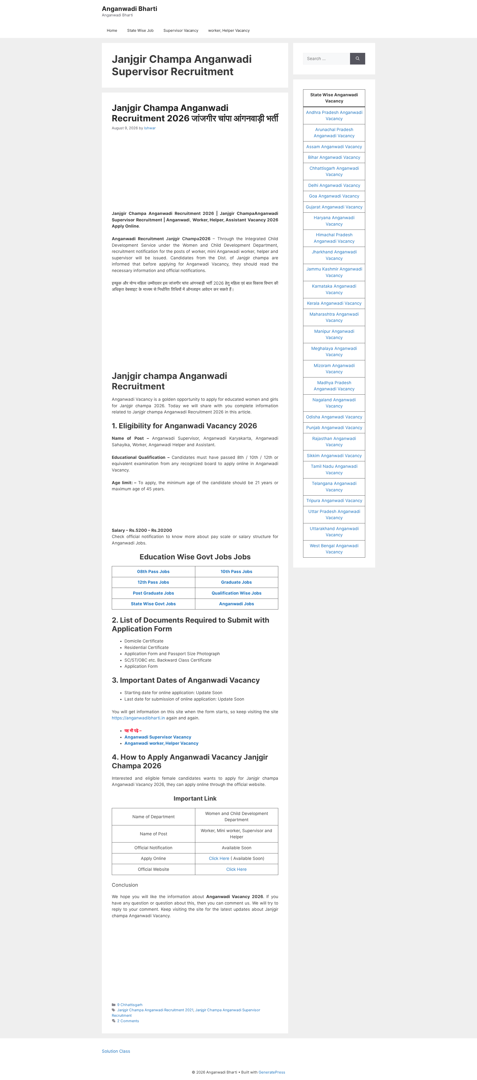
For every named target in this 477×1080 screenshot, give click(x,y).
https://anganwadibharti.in (138, 717)
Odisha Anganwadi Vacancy (334, 416)
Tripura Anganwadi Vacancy (334, 500)
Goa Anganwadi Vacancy (334, 196)
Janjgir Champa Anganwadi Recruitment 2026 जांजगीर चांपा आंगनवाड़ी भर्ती (195, 112)
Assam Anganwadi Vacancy (334, 146)
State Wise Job (140, 30)
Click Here (219, 858)
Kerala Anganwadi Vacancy (334, 303)
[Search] (357, 59)
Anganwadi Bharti (129, 8)
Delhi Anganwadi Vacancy (334, 185)
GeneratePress (272, 1072)
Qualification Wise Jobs (237, 593)
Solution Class (116, 1051)
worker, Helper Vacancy (229, 30)
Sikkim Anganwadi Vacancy (334, 455)
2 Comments (128, 1021)
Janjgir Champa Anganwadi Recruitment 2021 (155, 1010)
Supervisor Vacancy (180, 30)
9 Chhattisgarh (130, 1005)
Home (112, 30)
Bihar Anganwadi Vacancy (334, 157)
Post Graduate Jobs (153, 593)
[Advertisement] (195, 173)
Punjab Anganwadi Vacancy (334, 427)
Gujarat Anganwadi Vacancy (334, 206)
